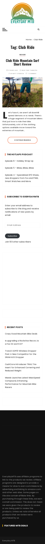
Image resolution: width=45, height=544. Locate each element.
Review (23, 55)
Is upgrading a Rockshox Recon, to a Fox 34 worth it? (22, 342)
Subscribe (12, 236)
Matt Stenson (18, 73)
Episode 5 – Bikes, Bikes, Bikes (19, 167)
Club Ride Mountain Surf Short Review (22, 62)
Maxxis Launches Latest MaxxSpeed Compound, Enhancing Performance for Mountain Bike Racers (22, 382)
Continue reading (22, 140)
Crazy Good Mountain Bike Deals (21, 333)
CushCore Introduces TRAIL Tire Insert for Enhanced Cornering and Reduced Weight (22, 367)
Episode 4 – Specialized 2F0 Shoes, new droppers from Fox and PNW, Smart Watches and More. (22, 178)
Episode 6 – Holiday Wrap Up (19, 161)
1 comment (32, 73)
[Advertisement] (22, 278)
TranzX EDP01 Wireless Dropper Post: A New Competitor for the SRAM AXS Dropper (20, 354)
